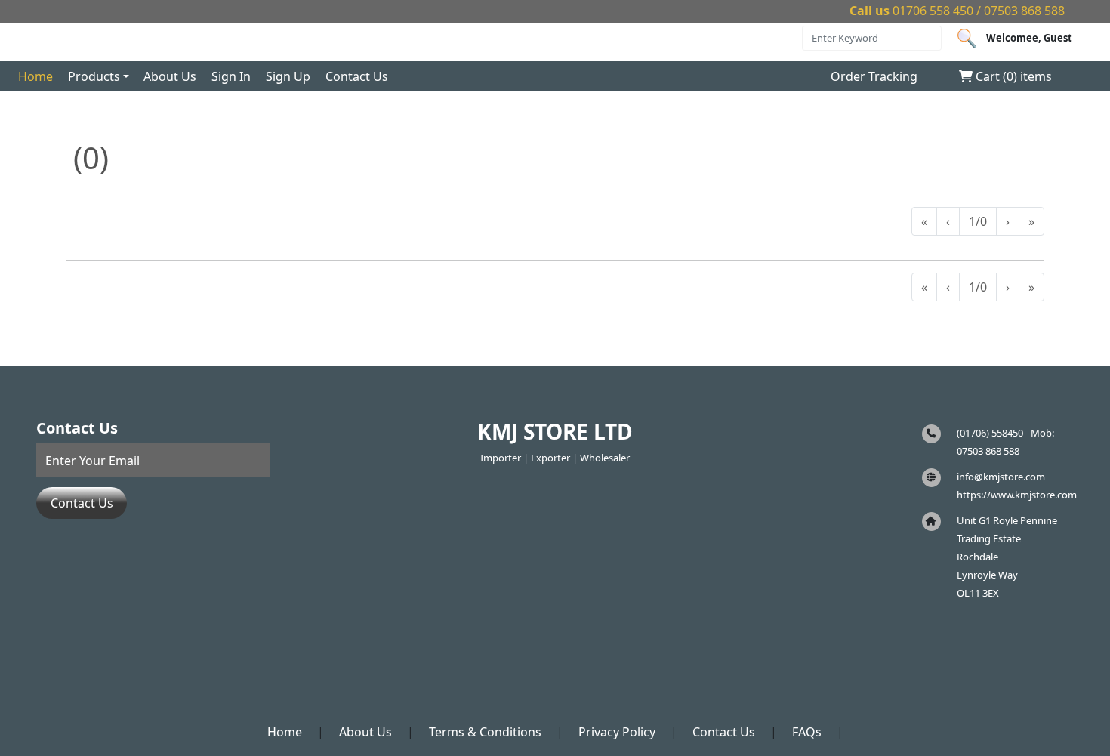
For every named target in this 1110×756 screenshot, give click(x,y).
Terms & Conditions (485, 732)
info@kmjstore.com (1001, 476)
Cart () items (1012, 76)
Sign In (231, 76)
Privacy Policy (616, 732)
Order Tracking (874, 76)
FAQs (807, 732)
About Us (169, 76)
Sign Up (288, 76)
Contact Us (356, 76)
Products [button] (94, 76)
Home (35, 76)
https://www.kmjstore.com (1017, 494)
